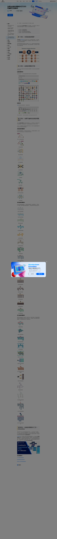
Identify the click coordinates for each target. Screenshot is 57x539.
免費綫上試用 (40, 273)
